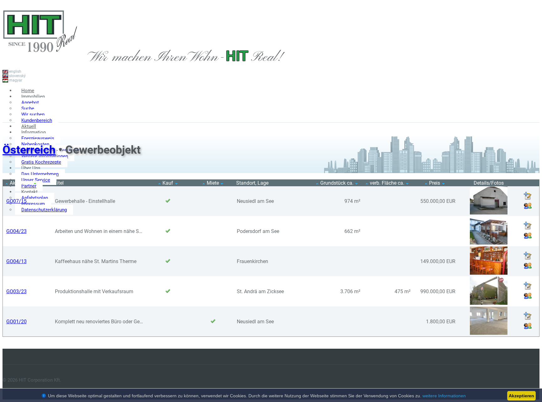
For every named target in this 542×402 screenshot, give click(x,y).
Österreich (29, 149)
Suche (27, 108)
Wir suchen (33, 114)
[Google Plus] (530, 115)
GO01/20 (16, 322)
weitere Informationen (444, 395)
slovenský (17, 76)
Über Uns (30, 168)
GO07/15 (16, 201)
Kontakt (29, 192)
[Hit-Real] (40, 59)
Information (33, 132)
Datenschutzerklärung (44, 210)
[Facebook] (511, 115)
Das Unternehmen (40, 174)
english (14, 71)
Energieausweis (37, 138)
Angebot (30, 102)
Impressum (33, 204)
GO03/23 (16, 291)
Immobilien (33, 96)
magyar (15, 80)
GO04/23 (16, 231)
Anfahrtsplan (34, 198)
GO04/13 (16, 261)
